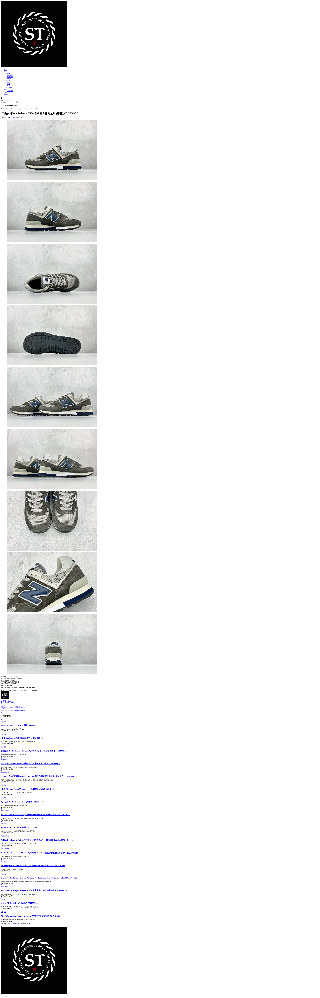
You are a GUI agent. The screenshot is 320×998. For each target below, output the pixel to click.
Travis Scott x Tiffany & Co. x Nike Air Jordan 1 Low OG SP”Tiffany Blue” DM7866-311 (39, 878)
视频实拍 (6, 94)
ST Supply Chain (5, 700)
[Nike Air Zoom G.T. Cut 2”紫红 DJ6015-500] (59, 720)
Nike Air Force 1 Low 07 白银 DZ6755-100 (19, 827)
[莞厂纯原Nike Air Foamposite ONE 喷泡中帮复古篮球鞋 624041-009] (59, 910)
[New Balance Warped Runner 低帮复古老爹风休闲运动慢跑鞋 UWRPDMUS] (59, 885)
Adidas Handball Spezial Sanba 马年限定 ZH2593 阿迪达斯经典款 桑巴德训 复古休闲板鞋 (40, 853)
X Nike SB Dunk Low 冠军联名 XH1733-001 (20, 903)
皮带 (5, 92)
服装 (5, 89)
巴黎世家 (10, 77)
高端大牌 (10, 91)
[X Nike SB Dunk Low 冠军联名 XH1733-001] (59, 897)
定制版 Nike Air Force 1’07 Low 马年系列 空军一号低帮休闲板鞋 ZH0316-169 (34, 751)
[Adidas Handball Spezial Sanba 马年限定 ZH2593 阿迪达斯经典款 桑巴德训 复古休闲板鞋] (59, 847)
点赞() (13, 702)
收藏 (7, 702)
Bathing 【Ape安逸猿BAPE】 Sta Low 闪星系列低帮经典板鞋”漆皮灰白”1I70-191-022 (38, 776)
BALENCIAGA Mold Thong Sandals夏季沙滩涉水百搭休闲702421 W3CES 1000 (35, 814)
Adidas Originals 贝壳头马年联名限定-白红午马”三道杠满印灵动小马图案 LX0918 (37, 840)
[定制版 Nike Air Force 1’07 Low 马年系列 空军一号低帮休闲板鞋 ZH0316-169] (59, 745)
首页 (5, 70)
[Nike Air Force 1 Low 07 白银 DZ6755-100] (59, 822)
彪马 (8, 82)
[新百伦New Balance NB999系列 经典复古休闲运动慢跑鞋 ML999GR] (59, 758)
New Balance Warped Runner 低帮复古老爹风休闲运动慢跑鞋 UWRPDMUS (34, 890)
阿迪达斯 (10, 75)
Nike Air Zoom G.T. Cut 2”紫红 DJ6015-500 (19, 725)
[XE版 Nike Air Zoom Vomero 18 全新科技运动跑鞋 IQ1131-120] (59, 783)
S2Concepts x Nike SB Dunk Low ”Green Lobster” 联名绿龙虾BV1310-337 (33, 865)
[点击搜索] (17, 102)
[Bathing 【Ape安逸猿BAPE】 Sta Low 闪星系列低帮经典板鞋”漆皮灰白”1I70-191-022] (59, 771)
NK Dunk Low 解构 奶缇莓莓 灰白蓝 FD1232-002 (22, 738)
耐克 (8, 73)
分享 (3, 702)
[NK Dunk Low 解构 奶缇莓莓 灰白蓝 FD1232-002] (59, 732)
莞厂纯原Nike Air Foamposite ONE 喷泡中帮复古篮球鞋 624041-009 (30, 916)
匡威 (8, 85)
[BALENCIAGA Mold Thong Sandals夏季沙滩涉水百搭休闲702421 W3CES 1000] (59, 809)
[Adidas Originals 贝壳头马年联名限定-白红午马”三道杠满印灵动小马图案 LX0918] (59, 834)
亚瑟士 (9, 80)
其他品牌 (10, 87)
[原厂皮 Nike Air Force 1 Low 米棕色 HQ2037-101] (59, 796)
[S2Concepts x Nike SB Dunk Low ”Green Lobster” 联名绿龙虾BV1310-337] (59, 860)
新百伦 (9, 78)
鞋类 (5, 71)
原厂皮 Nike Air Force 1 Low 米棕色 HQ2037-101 (22, 802)
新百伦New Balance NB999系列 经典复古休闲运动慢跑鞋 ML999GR (30, 763)
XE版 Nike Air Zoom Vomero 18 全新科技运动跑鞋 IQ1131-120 (28, 789)
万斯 (8, 84)
